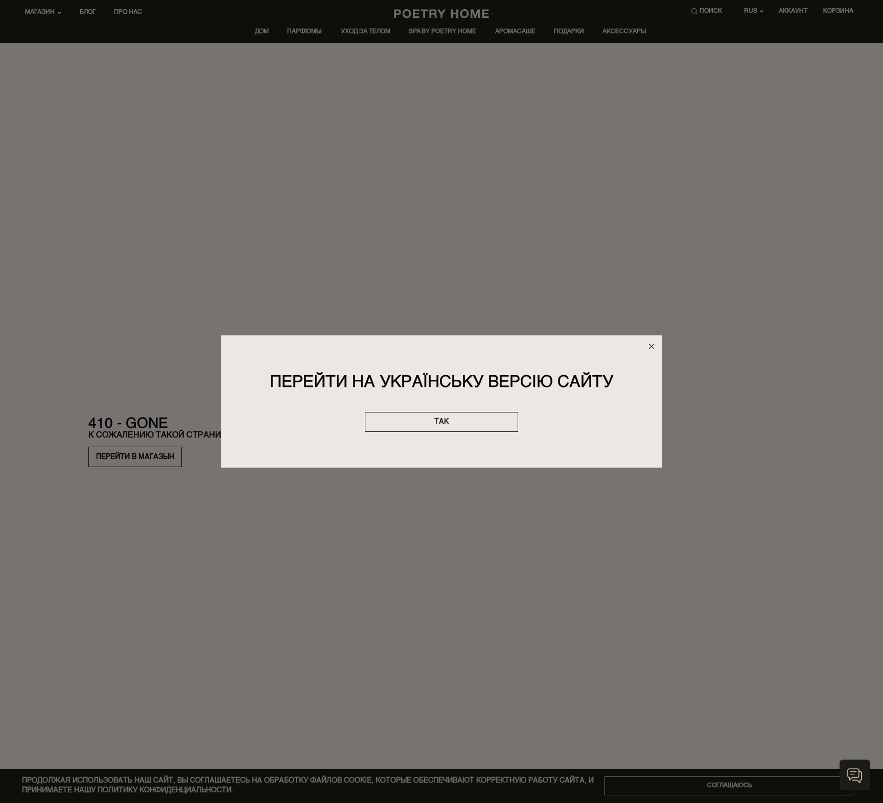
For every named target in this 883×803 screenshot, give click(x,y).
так (441, 421)
